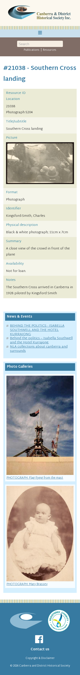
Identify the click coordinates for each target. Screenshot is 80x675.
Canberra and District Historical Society (44, 665)
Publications (31, 50)
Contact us (40, 650)
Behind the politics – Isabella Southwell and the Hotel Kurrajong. (41, 340)
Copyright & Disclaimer (40, 658)
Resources (49, 50)
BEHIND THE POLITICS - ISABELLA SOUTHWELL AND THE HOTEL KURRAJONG (37, 330)
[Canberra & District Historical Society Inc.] (40, 13)
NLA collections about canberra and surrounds (39, 349)
